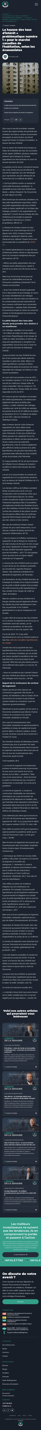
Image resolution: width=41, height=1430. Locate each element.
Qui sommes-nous (8, 1345)
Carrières (5, 1352)
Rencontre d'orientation (10, 1384)
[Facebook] (12, 119)
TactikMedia (20, 1420)
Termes (19, 1415)
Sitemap (30, 1415)
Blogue (4, 1369)
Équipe (4, 1349)
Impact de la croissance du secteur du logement (18, 112)
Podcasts (5, 1376)
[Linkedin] (20, 119)
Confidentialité (12, 1415)
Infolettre (5, 1373)
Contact (5, 1356)
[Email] (16, 119)
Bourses (5, 1365)
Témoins (24, 1415)
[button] (36, 4)
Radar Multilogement (9, 1380)
